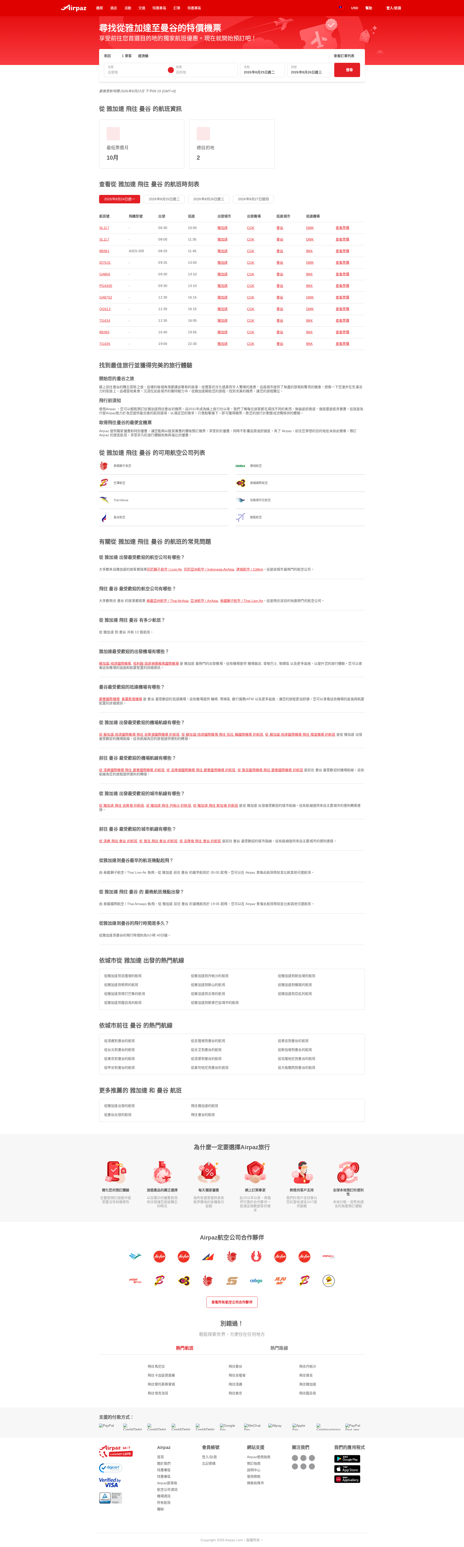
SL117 (104, 228)
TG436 (104, 344)
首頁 (160, 1457)
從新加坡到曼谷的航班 (295, 1050)
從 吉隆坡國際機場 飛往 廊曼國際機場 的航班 (201, 770)
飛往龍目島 (307, 1393)
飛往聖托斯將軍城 (161, 1384)
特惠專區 (164, 1470)
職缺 (160, 1509)
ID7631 (105, 262)
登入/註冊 (209, 1457)
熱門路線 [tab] (279, 1348)
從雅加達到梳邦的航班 (121, 985)
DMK (310, 228)
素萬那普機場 (132, 699)
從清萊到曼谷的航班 (206, 1059)
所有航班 (164, 1502)
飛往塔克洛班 (158, 1393)
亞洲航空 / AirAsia (204, 601)
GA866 (104, 274)
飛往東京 (235, 1393)
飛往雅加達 (307, 1384)
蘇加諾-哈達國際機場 (115, 663)
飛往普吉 (306, 1375)
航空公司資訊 (167, 1489)
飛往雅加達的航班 (204, 1106)
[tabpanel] (232, 1375)
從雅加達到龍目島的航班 (123, 1003)
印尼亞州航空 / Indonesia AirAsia (209, 569)
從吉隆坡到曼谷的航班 (208, 1041)
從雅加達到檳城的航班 (295, 985)
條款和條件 (255, 1483)
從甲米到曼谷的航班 (119, 1067)
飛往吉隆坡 (237, 1375)
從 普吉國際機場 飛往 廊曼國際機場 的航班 (270, 770)
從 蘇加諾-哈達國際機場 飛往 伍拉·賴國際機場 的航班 (222, 734)
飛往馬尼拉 (156, 1366)
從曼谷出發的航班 (117, 1115)
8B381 (104, 251)
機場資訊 (164, 1496)
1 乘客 (127, 56)
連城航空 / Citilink (249, 569)
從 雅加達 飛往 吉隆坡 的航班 (121, 805)
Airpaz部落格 (167, 1483)
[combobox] (137, 72)
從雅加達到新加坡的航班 (297, 976)
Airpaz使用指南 (258, 1457)
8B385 (104, 332)
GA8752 (105, 297)
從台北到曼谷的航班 (119, 1050)
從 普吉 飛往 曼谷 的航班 (158, 841)
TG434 (104, 320)
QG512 (105, 309)
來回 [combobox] (107, 56)
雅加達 (223, 228)
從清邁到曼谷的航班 (119, 1041)
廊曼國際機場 (109, 699)
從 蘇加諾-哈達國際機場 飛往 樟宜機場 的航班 (300, 734)
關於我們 (164, 1463)
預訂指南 (254, 1463)
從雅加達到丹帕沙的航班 (210, 976)
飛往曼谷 (235, 1366)
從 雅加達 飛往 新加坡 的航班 (215, 805)
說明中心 (254, 1470)
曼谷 (279, 228)
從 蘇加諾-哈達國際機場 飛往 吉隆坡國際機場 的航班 (139, 734)
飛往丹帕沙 (307, 1366)
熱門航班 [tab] (185, 1348)
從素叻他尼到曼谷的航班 (210, 1067)
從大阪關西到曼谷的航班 (297, 1067)
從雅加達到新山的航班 (208, 985)
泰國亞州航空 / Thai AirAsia (167, 601)
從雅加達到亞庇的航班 (295, 994)
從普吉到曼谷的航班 (293, 1041)
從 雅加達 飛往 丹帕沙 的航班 (168, 805)
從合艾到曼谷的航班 (206, 1050)
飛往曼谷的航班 (203, 1115)
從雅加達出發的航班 (119, 1106)
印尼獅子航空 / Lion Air (164, 569)
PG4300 (105, 286)
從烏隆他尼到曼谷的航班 (297, 1059)
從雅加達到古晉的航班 (208, 994)
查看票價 (342, 228)
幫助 (368, 8)
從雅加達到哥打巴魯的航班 (124, 994)
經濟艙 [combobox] (143, 56)
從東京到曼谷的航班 (119, 1059)
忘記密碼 (209, 1463)
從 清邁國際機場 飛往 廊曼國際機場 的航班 (132, 770)
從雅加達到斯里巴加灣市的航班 (215, 1003)
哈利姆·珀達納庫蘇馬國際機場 (156, 663)
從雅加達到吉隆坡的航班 (123, 976)
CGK (250, 228)
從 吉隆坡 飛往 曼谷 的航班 (200, 841)
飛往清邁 (235, 1384)
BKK (309, 251)
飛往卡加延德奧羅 (161, 1375)
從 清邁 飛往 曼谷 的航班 (118, 841)
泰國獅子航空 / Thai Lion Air (241, 601)
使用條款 (254, 1476)
